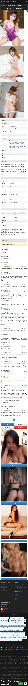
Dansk (8, 647)
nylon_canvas (10, 640)
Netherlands (5, 608)
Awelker (17, 595)
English (20, 647)
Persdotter (17, 599)
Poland (4, 611)
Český (3, 647)
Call (21, 683)
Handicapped (14, 142)
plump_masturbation (19, 632)
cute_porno (3, 630)
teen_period (3, 637)
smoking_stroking (22, 637)
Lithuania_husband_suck (14, 625)
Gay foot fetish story (19, 584)
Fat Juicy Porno (18, 586)
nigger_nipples (4, 620)
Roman (19, 649)
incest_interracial (5, 618)
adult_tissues (4, 622)
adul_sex (22, 627)
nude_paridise (20, 618)
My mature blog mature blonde (20, 588)
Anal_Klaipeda (13, 620)
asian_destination (13, 622)
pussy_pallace (18, 640)
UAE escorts (4, 586)
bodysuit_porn (11, 630)
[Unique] (14, 64)
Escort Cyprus (4, 584)
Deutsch (14, 647)
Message (21, 424)
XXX (15, 465)
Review (8, 427)
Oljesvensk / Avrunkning (18, 146)
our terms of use (22, 658)
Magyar (9, 649)
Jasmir (16, 597)
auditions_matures (5, 627)
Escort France (4, 587)
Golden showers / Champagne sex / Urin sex (17, 143)
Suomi (4, 649)
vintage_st (23, 625)
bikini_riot (3, 640)
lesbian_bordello (22, 620)
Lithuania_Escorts (12, 637)
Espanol (25, 647)
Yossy (16, 598)
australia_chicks (5, 635)
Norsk (14, 649)
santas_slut (21, 635)
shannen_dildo (19, 630)
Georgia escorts (4, 589)
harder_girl (13, 618)
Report (21, 427)
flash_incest (4, 625)
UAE (4, 606)
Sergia (16, 594)
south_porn (21, 622)
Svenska (25, 649)
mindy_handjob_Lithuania (7, 632)
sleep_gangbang (14, 635)
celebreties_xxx (14, 627)
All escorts (3, 590)
